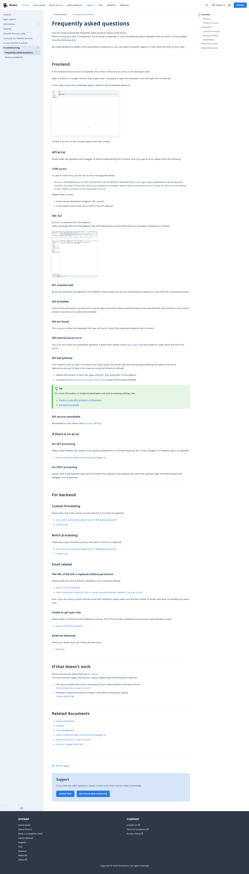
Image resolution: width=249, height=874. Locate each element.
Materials (124, 5)
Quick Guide (24, 825)
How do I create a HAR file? (69, 744)
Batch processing (210, 35)
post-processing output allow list (86, 379)
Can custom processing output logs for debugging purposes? (86, 519)
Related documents (209, 48)
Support (90, 5)
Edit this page (62, 765)
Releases (111, 5)
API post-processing (69, 404)
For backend (206, 27)
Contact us (132, 825)
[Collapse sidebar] (21, 808)
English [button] (219, 5)
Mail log (60, 649)
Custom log (62, 524)
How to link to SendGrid (68, 587)
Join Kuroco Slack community (93, 793)
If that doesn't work (209, 43)
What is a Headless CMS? (30, 833)
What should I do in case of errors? (73, 687)
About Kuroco (56, 5)
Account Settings (93, 423)
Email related (208, 39)
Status (21, 859)
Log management (65, 730)
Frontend (205, 14)
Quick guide (39, 5)
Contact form (65, 793)
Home (25, 5)
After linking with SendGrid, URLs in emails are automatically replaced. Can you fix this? (99, 592)
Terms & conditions (136, 829)
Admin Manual (74, 5)
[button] (21, 24)
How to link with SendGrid (69, 625)
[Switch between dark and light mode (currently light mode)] (229, 5)
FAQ (100, 5)
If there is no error (211, 23)
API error (207, 18)
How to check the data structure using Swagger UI (81, 457)
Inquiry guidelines (65, 696)
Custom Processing (211, 31)
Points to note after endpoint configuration (80, 400)
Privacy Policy (133, 833)
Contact (240, 5)
